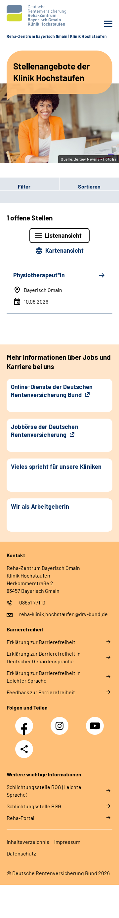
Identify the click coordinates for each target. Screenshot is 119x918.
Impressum (67, 842)
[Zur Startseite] (31, 15)
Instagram (61, 722)
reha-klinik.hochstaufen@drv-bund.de (63, 614)
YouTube (96, 722)
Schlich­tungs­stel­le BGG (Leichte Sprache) (44, 791)
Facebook (26, 722)
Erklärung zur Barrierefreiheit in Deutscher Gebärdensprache (44, 657)
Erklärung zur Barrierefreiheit (41, 642)
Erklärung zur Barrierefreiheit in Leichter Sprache (44, 677)
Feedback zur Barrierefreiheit (41, 692)
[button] (30, 187)
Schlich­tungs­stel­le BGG (34, 806)
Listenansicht (63, 235)
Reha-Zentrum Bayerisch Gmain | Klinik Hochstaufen (57, 36)
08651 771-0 (32, 602)
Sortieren (89, 186)
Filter (15, 186)
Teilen (24, 749)
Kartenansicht (64, 250)
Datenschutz (21, 853)
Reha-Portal (20, 818)
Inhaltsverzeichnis (28, 842)
